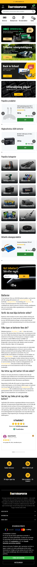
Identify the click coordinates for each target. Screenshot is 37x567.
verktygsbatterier (11, 301)
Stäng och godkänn (18, 558)
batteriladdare (8, 356)
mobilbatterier (5, 389)
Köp (25, 120)
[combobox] (18, 11)
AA (13, 331)
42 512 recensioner (22, 426)
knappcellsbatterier (24, 300)
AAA (15, 331)
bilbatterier (29, 301)
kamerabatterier (5, 363)
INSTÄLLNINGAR (18, 562)
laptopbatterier (26, 387)
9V (22, 331)
